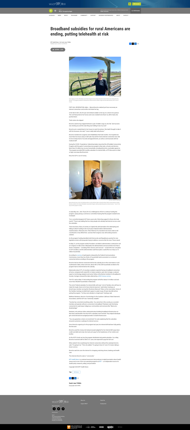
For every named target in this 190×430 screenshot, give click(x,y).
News (59, 15)
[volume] (55, 10)
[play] (51, 11)
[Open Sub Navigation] (55, 15)
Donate (137, 4)
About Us (83, 400)
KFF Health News (74, 359)
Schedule (52, 15)
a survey (79, 255)
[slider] (57, 10)
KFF (100, 361)
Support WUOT (84, 403)
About (118, 15)
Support (93, 15)
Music (66, 15)
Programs (74, 15)
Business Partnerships (106, 15)
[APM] (91, 427)
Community (84, 15)
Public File (102, 400)
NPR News (76, 372)
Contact (125, 15)
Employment (103, 403)
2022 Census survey (105, 276)
